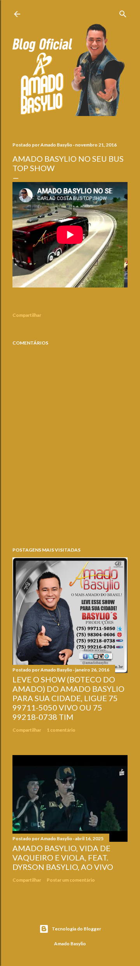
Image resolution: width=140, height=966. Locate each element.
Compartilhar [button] (26, 315)
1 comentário (61, 730)
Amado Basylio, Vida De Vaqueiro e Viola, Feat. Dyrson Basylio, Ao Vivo (62, 857)
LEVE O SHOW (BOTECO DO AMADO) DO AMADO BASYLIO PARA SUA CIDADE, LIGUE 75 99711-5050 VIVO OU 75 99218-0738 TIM (68, 698)
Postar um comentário (71, 880)
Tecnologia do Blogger (76, 929)
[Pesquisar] (123, 12)
